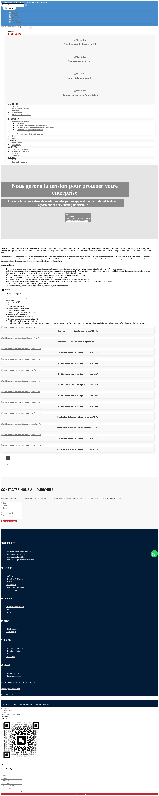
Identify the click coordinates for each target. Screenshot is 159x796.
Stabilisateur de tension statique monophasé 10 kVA (77, 417)
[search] (26, 5)
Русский (14, 15)
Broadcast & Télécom (20, 108)
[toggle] (30, 27)
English (14, 13)
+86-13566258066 (8, 695)
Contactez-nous (18, 160)
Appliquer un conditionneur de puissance (32, 125)
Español (14, 20)
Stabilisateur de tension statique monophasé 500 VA (77, 352)
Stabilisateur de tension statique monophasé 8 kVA (78, 406)
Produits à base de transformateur (30, 134)
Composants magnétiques (16, 554)
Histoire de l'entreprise (21, 151)
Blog (9, 612)
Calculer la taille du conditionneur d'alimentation (35, 128)
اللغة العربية (16, 22)
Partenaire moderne (19, 162)
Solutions (13, 104)
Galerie (15, 153)
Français (10, 8)
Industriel (15, 110)
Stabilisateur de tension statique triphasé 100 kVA (78, 342)
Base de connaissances (20, 121)
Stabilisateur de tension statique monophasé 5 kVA (78, 395)
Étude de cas (17, 143)
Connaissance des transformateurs (30, 130)
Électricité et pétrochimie (21, 115)
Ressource (13, 119)
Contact (12, 157)
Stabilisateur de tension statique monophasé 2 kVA (78, 374)
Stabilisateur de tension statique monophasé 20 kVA (77, 449)
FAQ (14, 136)
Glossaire (20, 123)
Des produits (14, 34)
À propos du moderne (20, 149)
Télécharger (11, 632)
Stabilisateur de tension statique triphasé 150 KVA (78, 331)
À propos (12, 147)
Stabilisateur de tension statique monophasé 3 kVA (78, 385)
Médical (15, 106)
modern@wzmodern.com (15, 2)
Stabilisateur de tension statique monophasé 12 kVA (77, 428)
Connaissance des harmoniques (28, 132)
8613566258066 (41, 2)
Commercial (17, 113)
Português (15, 18)
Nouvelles (11, 657)
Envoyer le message (9, 521)
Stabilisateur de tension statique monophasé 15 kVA (77, 438)
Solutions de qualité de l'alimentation (20, 560)
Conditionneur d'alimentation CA (19, 551)
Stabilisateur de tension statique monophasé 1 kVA (78, 363)
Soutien (12, 140)
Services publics (13, 590)
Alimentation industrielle (16, 557)
